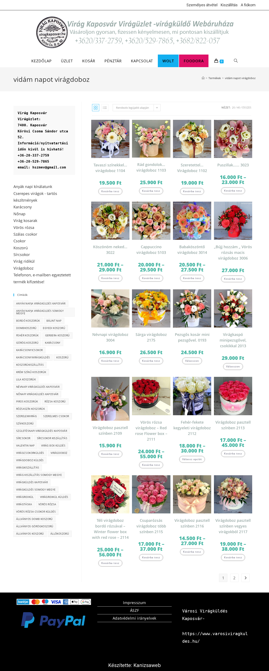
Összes (246, 107)
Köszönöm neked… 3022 (110, 249)
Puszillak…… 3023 (233, 164)
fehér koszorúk (27, 335)
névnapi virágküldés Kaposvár (37, 387)
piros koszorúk (27, 401)
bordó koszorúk (28, 320)
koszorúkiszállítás (30, 365)
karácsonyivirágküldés (33, 357)
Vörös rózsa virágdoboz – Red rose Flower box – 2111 (151, 431)
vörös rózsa (47, 504)
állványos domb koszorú (34, 519)
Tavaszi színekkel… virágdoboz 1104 (110, 167)
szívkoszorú (25, 423)
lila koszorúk (26, 379)
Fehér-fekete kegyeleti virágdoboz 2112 (192, 428)
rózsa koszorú (55, 401)
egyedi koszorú (54, 328)
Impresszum (134, 602)
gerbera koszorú (57, 335)
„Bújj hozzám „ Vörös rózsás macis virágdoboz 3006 (233, 252)
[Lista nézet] (104, 107)
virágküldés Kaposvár (32, 482)
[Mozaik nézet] (95, 107)
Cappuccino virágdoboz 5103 (151, 249)
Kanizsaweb (147, 665)
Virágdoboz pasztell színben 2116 (192, 523)
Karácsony (53, 343)
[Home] (203, 78)
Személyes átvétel (202, 5)
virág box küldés (53, 445)
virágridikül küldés (54, 497)
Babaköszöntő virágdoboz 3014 (192, 249)
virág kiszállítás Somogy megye (39, 475)
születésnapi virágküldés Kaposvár (41, 431)
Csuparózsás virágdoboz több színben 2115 (151, 526)
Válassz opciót (192, 459)
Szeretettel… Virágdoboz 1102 (192, 167)
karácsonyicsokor (29, 350)
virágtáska (24, 504)
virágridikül (25, 497)
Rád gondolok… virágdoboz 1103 (151, 167)
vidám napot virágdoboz (240, 78)
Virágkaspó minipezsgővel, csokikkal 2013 (233, 340)
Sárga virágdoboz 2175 (151, 337)
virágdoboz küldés (30, 460)
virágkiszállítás (27, 467)
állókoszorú (59, 533)
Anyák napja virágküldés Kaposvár (41, 303)
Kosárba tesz (110, 191)
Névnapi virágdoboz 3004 (110, 337)
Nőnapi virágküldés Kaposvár (37, 394)
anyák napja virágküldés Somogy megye (40, 312)
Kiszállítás (229, 5)
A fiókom (248, 5)
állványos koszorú (30, 533)
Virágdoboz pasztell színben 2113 (233, 425)
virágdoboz (59, 453)
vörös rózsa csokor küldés (36, 511)
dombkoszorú (26, 328)
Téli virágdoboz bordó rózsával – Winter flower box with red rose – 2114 (110, 529)
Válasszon (192, 361)
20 (233, 107)
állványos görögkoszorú (34, 526)
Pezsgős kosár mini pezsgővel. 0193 (192, 337)
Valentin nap (25, 445)
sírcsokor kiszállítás (52, 438)
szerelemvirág (26, 416)
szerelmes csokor (56, 416)
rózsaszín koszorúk (30, 409)
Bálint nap (54, 320)
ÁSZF (134, 610)
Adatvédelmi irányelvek (134, 618)
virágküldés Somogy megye (36, 489)
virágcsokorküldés (30, 453)
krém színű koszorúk (31, 372)
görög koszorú (27, 343)
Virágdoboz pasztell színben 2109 (110, 430)
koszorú (62, 357)
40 (238, 107)
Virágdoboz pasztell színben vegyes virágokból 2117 (233, 526)
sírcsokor (23, 438)
